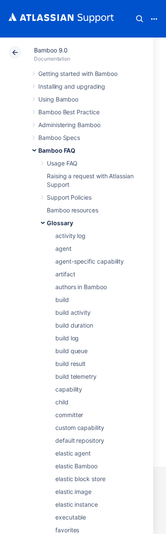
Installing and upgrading (71, 86)
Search (139, 19)
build (62, 299)
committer (69, 414)
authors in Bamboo (81, 286)
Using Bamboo (58, 99)
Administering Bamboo (69, 124)
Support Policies (69, 197)
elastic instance (76, 504)
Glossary (60, 222)
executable (70, 517)
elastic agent (73, 453)
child (62, 402)
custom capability (79, 427)
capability (68, 389)
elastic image (73, 491)
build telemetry (76, 376)
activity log (70, 235)
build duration (74, 325)
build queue (71, 350)
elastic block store (80, 478)
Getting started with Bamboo (77, 73)
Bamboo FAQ (56, 150)
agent (63, 248)
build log (67, 338)
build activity (73, 312)
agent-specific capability (89, 261)
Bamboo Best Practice (69, 112)
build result (70, 363)
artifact (65, 274)
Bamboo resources (72, 210)
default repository (79, 440)
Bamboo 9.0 (51, 50)
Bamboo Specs (59, 137)
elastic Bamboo (76, 466)
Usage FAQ (62, 163)
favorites (67, 530)
